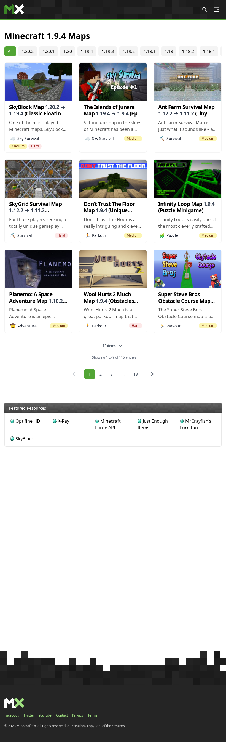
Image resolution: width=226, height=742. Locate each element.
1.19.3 (108, 51)
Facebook (11, 715)
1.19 (169, 51)
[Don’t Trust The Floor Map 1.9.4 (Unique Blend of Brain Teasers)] (113, 179)
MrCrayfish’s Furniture (195, 424)
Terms (92, 715)
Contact (62, 715)
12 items (109, 345)
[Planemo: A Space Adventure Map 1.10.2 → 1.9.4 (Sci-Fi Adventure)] (38, 269)
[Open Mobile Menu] (217, 9)
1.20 (67, 51)
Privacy (77, 715)
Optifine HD (27, 421)
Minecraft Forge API (108, 424)
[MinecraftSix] (14, 9)
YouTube (45, 715)
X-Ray (63, 421)
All (10, 51)
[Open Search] (204, 9)
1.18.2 (188, 51)
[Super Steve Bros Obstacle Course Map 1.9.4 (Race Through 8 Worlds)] (187, 269)
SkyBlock (24, 439)
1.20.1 (48, 51)
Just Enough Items (153, 424)
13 (135, 374)
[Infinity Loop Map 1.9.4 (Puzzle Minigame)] (187, 179)
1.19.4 (87, 51)
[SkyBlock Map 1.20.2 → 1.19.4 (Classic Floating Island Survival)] (38, 82)
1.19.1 (150, 51)
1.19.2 (129, 51)
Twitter (28, 715)
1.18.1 (209, 51)
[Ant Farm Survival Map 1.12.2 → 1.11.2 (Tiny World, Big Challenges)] (187, 82)
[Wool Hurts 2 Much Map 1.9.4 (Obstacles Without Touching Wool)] (113, 269)
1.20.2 (27, 51)
